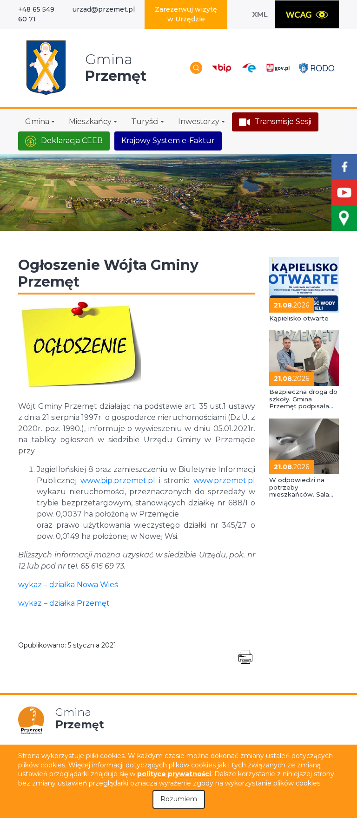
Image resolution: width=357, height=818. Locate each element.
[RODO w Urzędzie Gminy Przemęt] (317, 68)
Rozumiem (178, 799)
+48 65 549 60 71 (36, 14)
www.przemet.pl (224, 480)
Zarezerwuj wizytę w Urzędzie (186, 14)
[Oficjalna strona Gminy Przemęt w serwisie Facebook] (344, 167)
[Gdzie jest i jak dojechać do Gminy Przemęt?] (344, 218)
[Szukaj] (196, 68)
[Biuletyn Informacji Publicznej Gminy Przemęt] (222, 68)
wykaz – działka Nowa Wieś (68, 584)
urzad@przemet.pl (104, 9)
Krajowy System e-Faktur (168, 140)
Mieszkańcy (90, 121)
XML (260, 14)
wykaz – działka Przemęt (64, 603)
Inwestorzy (198, 121)
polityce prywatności (174, 774)
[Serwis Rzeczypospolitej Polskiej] (278, 68)
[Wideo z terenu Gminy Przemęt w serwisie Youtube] (344, 192)
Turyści (145, 121)
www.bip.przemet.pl (117, 480)
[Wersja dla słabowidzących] (307, 14)
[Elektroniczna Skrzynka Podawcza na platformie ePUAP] (248, 68)
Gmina (37, 121)
